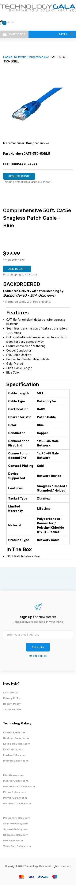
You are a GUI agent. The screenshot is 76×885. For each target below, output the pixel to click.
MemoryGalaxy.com (15, 760)
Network (20, 57)
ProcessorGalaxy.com (17, 803)
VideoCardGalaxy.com (17, 846)
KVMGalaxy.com (13, 749)
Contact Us (10, 692)
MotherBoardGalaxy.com (19, 786)
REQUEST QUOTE (19, 176)
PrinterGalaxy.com (15, 797)
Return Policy (12, 703)
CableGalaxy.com (14, 732)
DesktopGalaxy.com (16, 738)
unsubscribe (38, 656)
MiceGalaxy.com (13, 775)
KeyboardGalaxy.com (16, 743)
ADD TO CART (17, 268)
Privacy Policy (12, 698)
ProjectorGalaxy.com (16, 817)
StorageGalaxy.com (15, 834)
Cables (7, 57)
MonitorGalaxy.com (15, 780)
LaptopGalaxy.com (15, 755)
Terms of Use (12, 709)
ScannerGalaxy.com (15, 823)
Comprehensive (38, 57)
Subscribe (38, 647)
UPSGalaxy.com (13, 840)
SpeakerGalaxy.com (15, 829)
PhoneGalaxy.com (14, 792)
